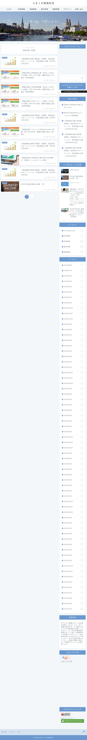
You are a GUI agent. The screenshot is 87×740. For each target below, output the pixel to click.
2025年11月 (73, 313)
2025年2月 (73, 362)
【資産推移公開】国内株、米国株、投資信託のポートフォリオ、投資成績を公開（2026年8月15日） (73, 138)
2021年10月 (73, 576)
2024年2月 (73, 426)
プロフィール (67, 9)
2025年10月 (73, 319)
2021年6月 (73, 598)
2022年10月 (73, 512)
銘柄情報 (56, 9)
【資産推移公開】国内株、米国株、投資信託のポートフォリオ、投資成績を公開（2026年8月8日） (73, 152)
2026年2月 (73, 297)
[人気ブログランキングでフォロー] (72, 721)
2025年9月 (73, 324)
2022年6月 (73, 533)
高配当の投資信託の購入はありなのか (73, 106)
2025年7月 (73, 335)
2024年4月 (73, 415)
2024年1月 (73, 431)
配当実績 (44, 9)
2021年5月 (73, 603)
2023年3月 (73, 485)
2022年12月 (73, 501)
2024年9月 (73, 388)
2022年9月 (73, 517)
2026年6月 (73, 276)
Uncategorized (73, 230)
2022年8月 (73, 523)
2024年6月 (73, 405)
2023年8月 (73, 458)
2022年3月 (73, 550)
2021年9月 (73, 582)
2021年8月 (73, 587)
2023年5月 (73, 474)
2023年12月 (73, 437)
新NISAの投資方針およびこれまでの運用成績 (73, 114)
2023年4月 (73, 480)
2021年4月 (73, 609)
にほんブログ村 (66, 661)
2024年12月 (73, 372)
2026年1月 (73, 303)
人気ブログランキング (68, 718)
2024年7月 (73, 399)
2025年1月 (73, 367)
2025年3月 (73, 356)
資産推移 (33, 9)
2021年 (12, 732)
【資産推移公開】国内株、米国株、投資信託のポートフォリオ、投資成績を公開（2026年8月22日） (73, 125)
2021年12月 (73, 566)
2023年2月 (73, 491)
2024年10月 (73, 383)
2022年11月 (73, 507)
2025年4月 (73, 351)
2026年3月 (73, 292)
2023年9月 (73, 453)
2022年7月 (73, 528)
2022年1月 (73, 560)
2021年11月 (73, 571)
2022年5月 (73, 539)
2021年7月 (73, 593)
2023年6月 (73, 469)
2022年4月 (73, 544)
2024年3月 (73, 421)
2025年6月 (73, 340)
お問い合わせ (79, 9)
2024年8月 (73, 394)
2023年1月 (73, 496)
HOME (9, 9)
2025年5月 (73, 346)
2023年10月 (73, 448)
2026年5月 (73, 281)
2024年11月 (73, 378)
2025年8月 (73, 329)
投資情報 (21, 9)
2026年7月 (73, 270)
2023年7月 (73, 464)
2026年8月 (73, 265)
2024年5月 (73, 410)
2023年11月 (73, 442)
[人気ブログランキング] (72, 714)
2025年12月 (73, 308)
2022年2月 (73, 555)
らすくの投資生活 (43, 3)
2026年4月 (73, 286)
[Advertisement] (72, 60)
